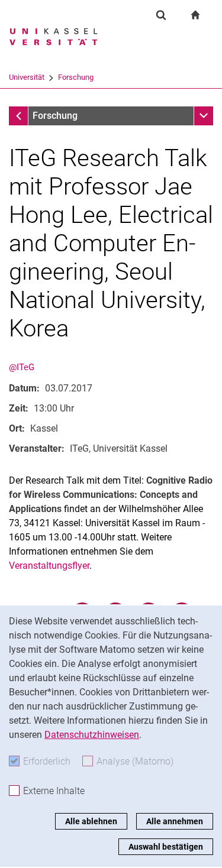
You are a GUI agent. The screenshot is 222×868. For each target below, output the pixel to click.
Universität (26, 77)
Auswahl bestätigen (165, 846)
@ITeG (21, 367)
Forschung (76, 77)
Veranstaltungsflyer (49, 565)
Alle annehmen (174, 821)
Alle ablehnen (91, 821)
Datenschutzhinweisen (91, 734)
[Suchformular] (161, 15)
